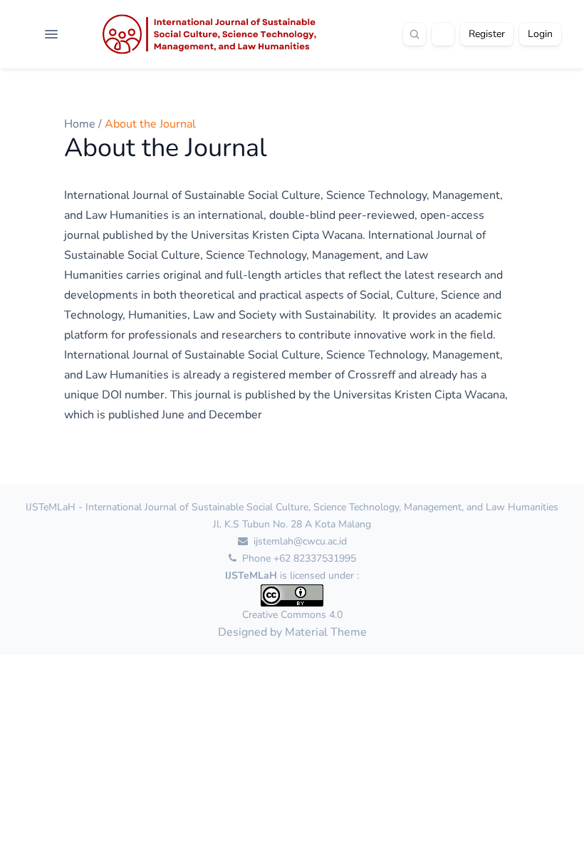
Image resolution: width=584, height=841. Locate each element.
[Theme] (443, 34)
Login (540, 34)
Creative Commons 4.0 (292, 614)
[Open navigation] (51, 34)
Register (487, 34)
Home (81, 124)
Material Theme (326, 632)
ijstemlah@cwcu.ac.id (299, 541)
